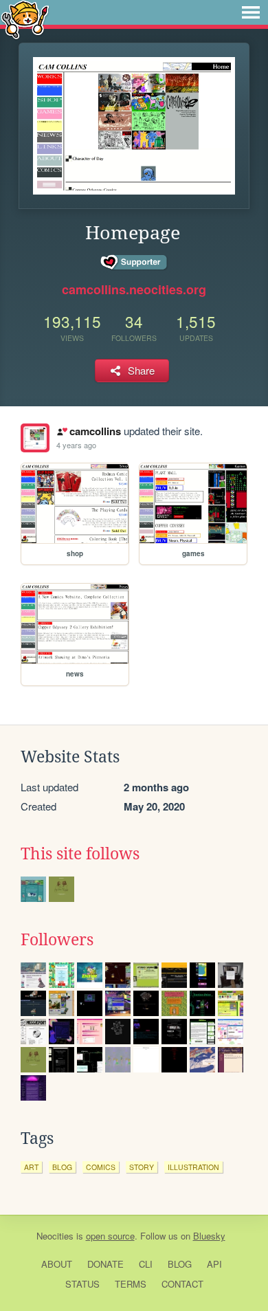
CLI (146, 1263)
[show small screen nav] (251, 12)
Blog (180, 1263)
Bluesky (209, 1235)
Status (82, 1283)
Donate (105, 1263)
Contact (182, 1283)
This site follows (80, 854)
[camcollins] (35, 438)
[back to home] (25, 19)
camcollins (94, 431)
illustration (193, 1167)
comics (100, 1167)
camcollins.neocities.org (134, 289)
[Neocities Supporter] (134, 262)
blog (62, 1167)
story (141, 1167)
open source (110, 1235)
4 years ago (76, 444)
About (56, 1263)
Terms (130, 1283)
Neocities (55, 1235)
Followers (57, 940)
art (31, 1167)
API (214, 1263)
